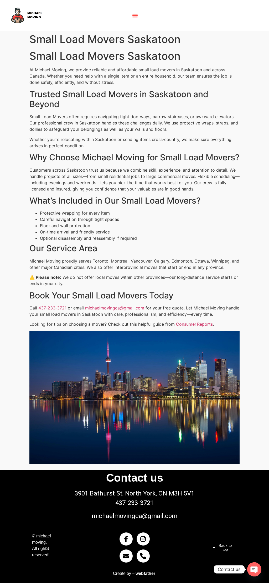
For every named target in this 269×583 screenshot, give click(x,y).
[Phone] (143, 556)
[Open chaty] (254, 569)
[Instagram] (143, 539)
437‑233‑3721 (52, 307)
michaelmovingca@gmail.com (114, 307)
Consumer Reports (194, 324)
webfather (145, 573)
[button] (135, 15)
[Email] (126, 556)
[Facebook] (126, 539)
